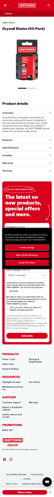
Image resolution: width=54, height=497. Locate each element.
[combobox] (27, 275)
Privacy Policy (12, 318)
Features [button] (7, 140)
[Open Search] (49, 5)
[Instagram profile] (11, 459)
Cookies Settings (27, 247)
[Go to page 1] (22, 88)
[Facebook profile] (4, 459)
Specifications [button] (10, 147)
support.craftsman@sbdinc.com (20, 323)
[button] (24, 492)
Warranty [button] (7, 163)
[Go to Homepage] (27, 5)
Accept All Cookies (27, 263)
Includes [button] (7, 155)
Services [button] (7, 170)
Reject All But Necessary (27, 255)
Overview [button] (7, 112)
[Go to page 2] (32, 88)
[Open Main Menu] (5, 5)
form (20, 321)
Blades (8, 13)
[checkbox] (7, 291)
